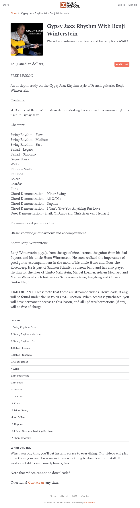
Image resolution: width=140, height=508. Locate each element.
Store (6, 5)
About (64, 496)
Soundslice (89, 502)
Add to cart (122, 64)
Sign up (133, 5)
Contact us (36, 483)
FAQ (74, 496)
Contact (85, 496)
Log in (121, 5)
